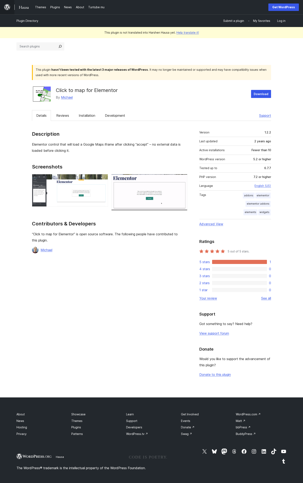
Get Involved (190, 414)
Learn (130, 414)
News (20, 421)
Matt (240, 421)
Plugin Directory (27, 20)
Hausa (60, 456)
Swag (186, 434)
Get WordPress (283, 7)
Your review (208, 298)
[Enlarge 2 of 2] (182, 180)
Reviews (62, 115)
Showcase (78, 414)
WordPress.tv (137, 434)
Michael (67, 97)
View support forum (214, 333)
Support (265, 115)
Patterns (77, 434)
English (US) (263, 185)
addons (248, 195)
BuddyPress (246, 434)
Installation (87, 115)
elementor (263, 195)
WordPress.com (248, 414)
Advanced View (211, 224)
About (20, 414)
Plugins (76, 427)
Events (185, 421)
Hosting (21, 427)
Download (261, 94)
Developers (134, 427)
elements (250, 212)
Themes (76, 421)
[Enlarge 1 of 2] (102, 180)
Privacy (21, 434)
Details (41, 115)
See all (266, 298)
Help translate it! (187, 32)
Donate (188, 427)
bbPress (243, 427)
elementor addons (258, 203)
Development (115, 115)
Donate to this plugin (215, 374)
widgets (264, 212)
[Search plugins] (60, 46)
